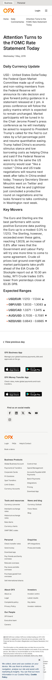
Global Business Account (14, 464)
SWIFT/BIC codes (11, 530)
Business (8, 3)
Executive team (10, 620)
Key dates (31, 602)
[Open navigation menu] (46, 10)
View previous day (15, 341)
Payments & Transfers (13, 468)
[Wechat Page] (29, 413)
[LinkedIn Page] (16, 413)
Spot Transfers (10, 480)
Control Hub (32, 464)
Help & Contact (25, 443)
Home (6, 19)
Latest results (33, 598)
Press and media (34, 548)
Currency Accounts (12, 489)
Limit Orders (9, 485)
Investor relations (34, 606)
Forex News (32, 509)
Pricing (30, 487)
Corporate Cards (11, 472)
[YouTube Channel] (36, 413)
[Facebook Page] (9, 413)
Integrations (31, 483)
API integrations (34, 544)
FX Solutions (9, 476)
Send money (9, 548)
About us (7, 594)
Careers (7, 625)
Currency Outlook (35, 504)
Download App (33, 491)
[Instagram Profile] (9, 419)
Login (37, 10)
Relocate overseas (11, 563)
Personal (21, 3)
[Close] (39, 660)
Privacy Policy (10, 606)
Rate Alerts (8, 522)
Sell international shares (13, 580)
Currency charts (10, 526)
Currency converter (12, 504)
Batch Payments (33, 479)
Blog (29, 513)
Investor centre (34, 594)
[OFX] (8, 10)
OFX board (8, 616)
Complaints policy (11, 602)
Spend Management (35, 468)
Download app (10, 552)
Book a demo (9, 449)
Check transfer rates (12, 544)
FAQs (14, 443)
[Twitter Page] (23, 413)
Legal (6, 598)
